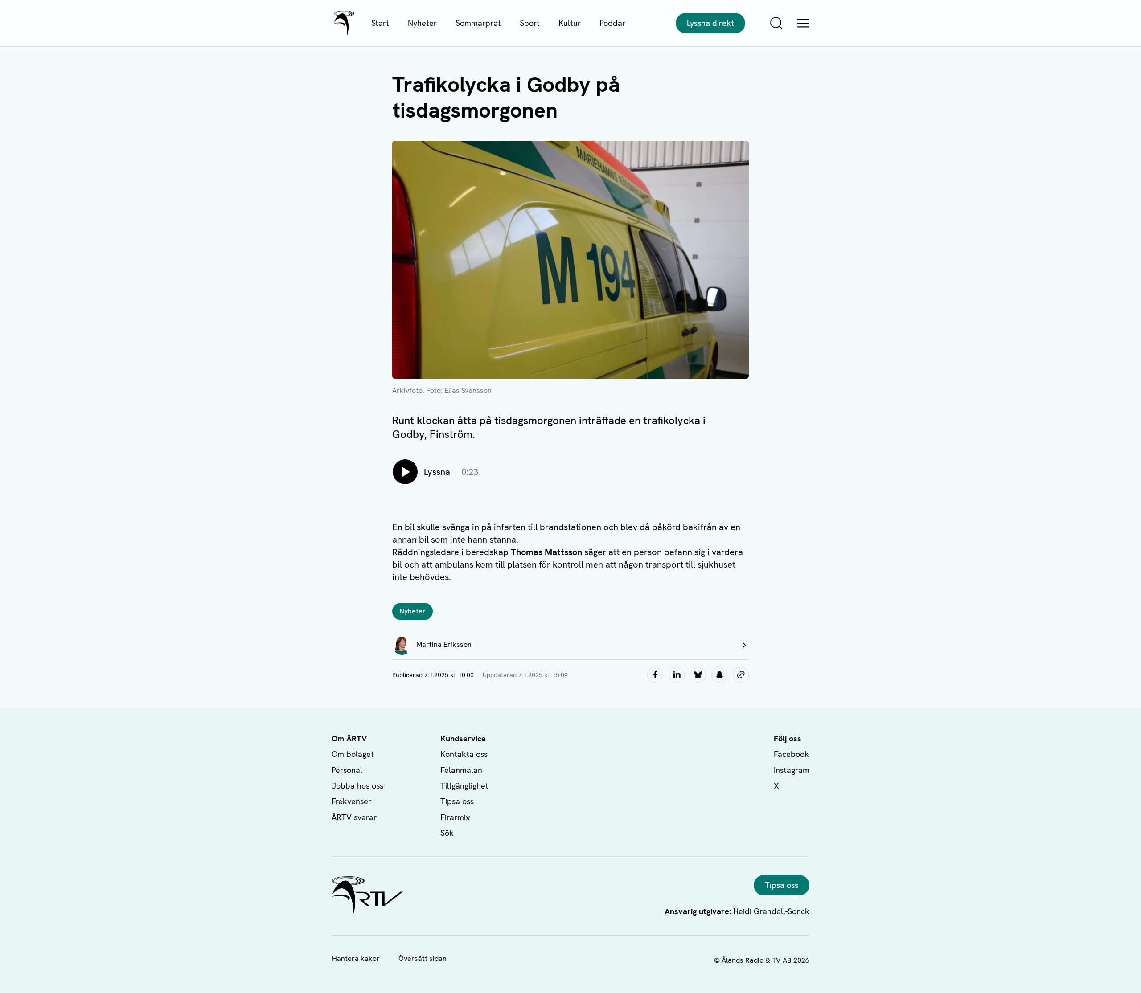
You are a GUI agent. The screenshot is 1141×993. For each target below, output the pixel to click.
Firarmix (455, 817)
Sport (530, 23)
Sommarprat (478, 23)
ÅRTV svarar (354, 817)
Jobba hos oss (357, 786)
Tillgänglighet (464, 786)
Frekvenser (351, 801)
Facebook (791, 754)
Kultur (569, 23)
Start (380, 23)
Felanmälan (461, 770)
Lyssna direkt (710, 23)
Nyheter (422, 23)
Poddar (612, 23)
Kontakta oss (464, 754)
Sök (447, 833)
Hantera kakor (356, 958)
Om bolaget (353, 754)
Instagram (791, 770)
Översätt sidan (422, 958)
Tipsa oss (457, 801)
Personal (347, 770)
